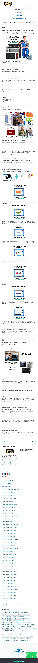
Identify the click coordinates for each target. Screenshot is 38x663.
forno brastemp (16, 632)
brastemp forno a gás (5, 624)
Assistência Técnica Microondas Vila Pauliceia (9, 542)
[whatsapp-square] (10, 474)
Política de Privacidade (20, 661)
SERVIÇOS (19, 648)
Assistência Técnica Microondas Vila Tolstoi (9, 506)
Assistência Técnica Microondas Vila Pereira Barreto (10, 539)
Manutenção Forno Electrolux (6, 483)
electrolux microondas (31, 628)
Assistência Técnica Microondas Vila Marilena (9, 563)
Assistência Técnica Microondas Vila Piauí (8, 536)
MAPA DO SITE (19, 653)
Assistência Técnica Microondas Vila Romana (9, 522)
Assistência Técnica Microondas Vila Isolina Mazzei (10, 578)
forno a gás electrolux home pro (7, 632)
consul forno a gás (14, 626)
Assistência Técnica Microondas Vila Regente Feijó (10, 524)
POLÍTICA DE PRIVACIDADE (19, 651)
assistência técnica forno (6, 457)
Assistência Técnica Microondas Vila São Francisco (10, 515)
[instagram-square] (6, 474)
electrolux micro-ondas (22, 628)
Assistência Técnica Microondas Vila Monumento (9, 556)
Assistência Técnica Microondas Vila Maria (8, 571)
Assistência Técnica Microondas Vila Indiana (9, 581)
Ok (14, 661)
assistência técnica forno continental (19, 616)
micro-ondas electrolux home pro (25, 638)
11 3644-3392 (19, 13)
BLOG (19, 652)
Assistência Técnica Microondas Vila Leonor (9, 575)
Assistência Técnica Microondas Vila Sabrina (9, 519)
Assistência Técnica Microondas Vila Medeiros (9, 557)
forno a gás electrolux (25, 630)
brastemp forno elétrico (14, 624)
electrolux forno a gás (30, 626)
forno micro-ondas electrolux (6, 636)
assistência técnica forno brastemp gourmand (22, 614)
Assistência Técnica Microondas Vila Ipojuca (9, 580)
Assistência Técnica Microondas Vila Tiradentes (9, 507)
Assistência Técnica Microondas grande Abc (9, 554)
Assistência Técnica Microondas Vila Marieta (9, 565)
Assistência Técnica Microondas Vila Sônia (8, 510)
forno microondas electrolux (27, 636)
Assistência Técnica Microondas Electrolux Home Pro (26, 450)
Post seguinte (34, 441)
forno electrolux (22, 632)
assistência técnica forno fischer (19, 620)
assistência (5, 612)
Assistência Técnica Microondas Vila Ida (8, 583)
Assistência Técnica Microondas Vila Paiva (8, 545)
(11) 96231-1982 (18, 387)
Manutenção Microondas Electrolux (7, 481)
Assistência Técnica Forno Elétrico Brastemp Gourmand (10, 489)
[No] (36, 660)
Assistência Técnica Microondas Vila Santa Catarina (10, 518)
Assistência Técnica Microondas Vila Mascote (9, 560)
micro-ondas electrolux (14, 638)
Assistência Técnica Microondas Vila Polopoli (9, 530)
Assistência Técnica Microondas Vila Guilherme (9, 589)
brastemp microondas (30, 624)
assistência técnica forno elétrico (7, 463)
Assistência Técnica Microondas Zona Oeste (9, 498)
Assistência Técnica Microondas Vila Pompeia (9, 528)
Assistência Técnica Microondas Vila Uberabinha (9, 504)
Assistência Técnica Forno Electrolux (7, 478)
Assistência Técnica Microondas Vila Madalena (9, 572)
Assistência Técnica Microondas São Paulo (8, 492)
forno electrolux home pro (31, 632)
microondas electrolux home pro (24, 640)
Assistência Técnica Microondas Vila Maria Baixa (9, 568)
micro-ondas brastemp (5, 638)
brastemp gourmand (23, 624)
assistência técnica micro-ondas (11, 464)
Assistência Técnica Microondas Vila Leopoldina (9, 574)
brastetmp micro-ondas (6, 626)
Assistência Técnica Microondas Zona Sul (8, 495)
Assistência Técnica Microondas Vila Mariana (9, 566)
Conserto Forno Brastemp (6, 486)
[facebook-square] (2, 474)
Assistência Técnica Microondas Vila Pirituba (9, 533)
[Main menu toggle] (36, 4)
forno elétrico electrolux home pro (25, 634)
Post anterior (3, 441)
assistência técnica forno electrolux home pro (9, 462)
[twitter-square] (4, 474)
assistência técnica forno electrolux (11, 461)
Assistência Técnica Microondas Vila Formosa (9, 595)
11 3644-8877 (19, 15)
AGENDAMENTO (19, 649)
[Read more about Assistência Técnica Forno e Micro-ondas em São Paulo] (9, 451)
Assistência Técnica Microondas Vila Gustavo (9, 586)
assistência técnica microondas (7, 465)
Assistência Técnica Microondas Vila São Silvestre (10, 513)
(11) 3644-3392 (4, 604)
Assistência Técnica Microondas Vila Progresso (9, 525)
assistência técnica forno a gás (23, 612)
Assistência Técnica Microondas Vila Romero (9, 521)
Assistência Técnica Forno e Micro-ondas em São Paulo (9, 456)
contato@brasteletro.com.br (6, 388)
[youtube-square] (8, 474)
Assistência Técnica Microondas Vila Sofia (8, 512)
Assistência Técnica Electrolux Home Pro (8, 480)
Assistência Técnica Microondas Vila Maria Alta (9, 569)
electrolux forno (22, 626)
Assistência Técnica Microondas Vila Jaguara (9, 577)
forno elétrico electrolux (15, 634)
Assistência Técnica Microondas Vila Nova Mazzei (10, 548)
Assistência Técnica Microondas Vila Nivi (8, 551)
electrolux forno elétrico (6, 628)
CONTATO (19, 650)
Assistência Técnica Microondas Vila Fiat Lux (9, 598)
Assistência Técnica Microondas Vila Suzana (9, 509)
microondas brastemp (5, 640)
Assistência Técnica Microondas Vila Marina (9, 562)
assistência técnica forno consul (7, 616)
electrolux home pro (14, 628)
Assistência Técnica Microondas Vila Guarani (9, 592)
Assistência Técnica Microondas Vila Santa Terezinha (10, 516)
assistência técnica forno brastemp (9, 458)
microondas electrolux (14, 640)
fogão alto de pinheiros (7, 630)
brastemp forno (28, 622)
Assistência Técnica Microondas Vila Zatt (8, 501)
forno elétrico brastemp (6, 634)
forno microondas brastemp (17, 636)
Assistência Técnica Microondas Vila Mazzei (9, 559)
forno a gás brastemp (17, 630)
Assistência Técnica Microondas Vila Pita (8, 531)
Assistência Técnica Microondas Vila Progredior (9, 527)
